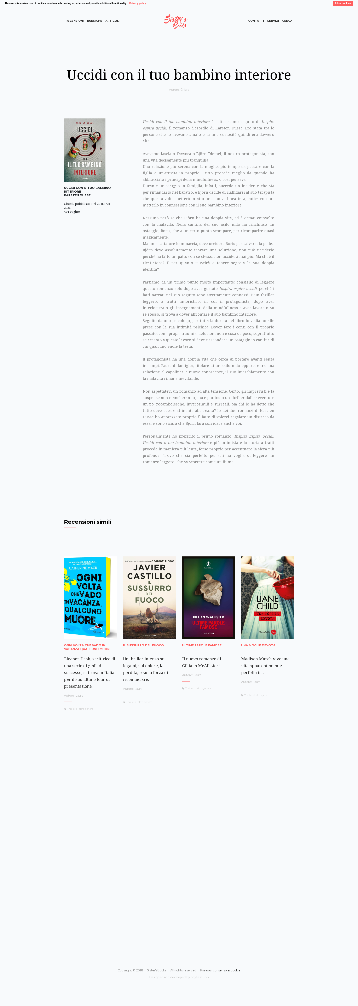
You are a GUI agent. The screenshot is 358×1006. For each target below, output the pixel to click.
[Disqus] (179, 775)
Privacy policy (137, 3)
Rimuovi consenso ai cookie (220, 970)
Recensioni (75, 20)
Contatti (256, 20)
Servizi (273, 20)
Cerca (287, 20)
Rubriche (94, 20)
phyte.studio (200, 977)
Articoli (112, 20)
